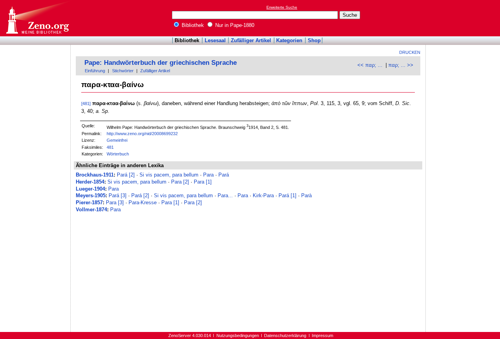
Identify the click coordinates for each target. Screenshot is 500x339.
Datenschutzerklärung (285, 335)
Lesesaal (215, 40)
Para (208, 175)
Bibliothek (192, 25)
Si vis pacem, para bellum (168, 175)
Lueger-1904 (90, 189)
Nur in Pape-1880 (234, 25)
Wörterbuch (118, 154)
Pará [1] (287, 195)
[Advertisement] (464, 18)
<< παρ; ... (369, 65)
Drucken (409, 52)
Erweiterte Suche (281, 7)
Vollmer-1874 (91, 209)
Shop (314, 40)
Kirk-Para (263, 195)
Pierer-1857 (89, 202)
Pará (223, 175)
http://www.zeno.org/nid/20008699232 (142, 133)
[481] (86, 103)
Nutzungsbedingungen (237, 335)
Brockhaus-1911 (95, 175)
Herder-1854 (90, 182)
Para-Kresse (143, 202)
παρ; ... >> (400, 65)
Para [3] (115, 202)
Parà (306, 195)
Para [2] (180, 182)
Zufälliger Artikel (251, 40)
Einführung (95, 70)
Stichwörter (123, 70)
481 (110, 147)
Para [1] (203, 182)
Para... (225, 195)
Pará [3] (118, 195)
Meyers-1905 (90, 195)
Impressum (322, 335)
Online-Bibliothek (37, 18)
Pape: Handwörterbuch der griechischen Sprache (160, 62)
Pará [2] (126, 175)
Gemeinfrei (117, 140)
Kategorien (289, 40)
